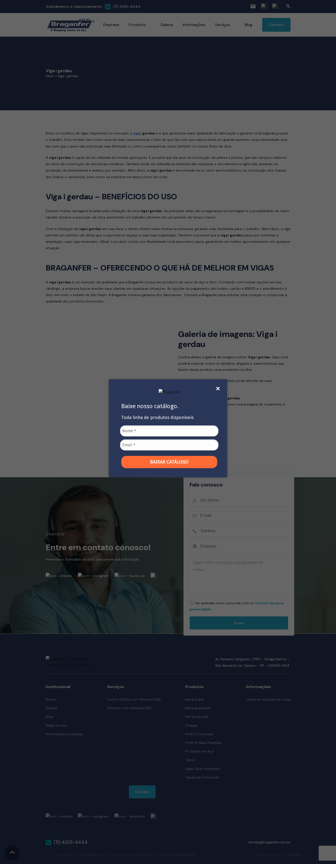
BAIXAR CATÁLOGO (169, 461)
